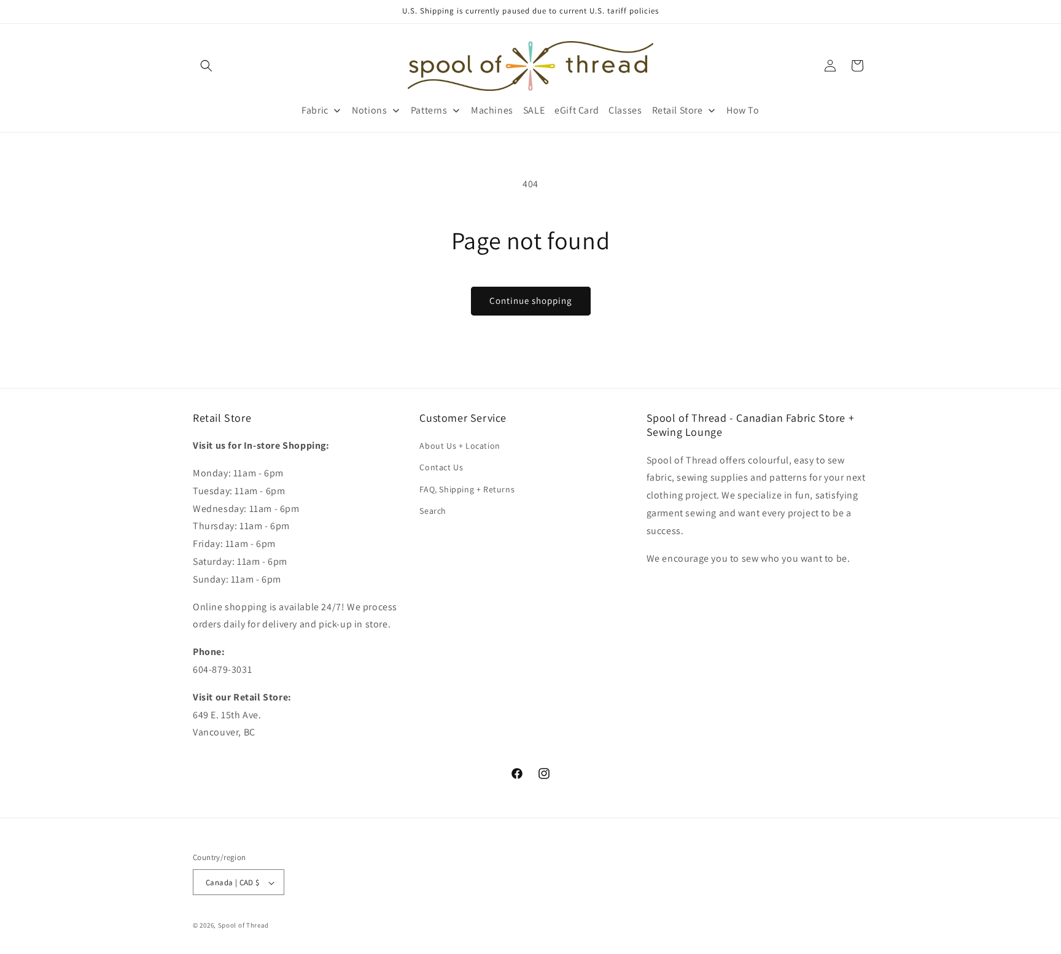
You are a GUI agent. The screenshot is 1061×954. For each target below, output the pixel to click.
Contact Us (441, 467)
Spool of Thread (244, 925)
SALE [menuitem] (534, 110)
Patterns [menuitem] (429, 110)
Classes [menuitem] (625, 110)
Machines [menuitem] (492, 110)
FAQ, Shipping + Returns (467, 489)
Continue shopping (530, 300)
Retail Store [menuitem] (677, 110)
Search (432, 510)
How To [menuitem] (743, 110)
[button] (206, 65)
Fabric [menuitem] (314, 110)
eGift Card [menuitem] (576, 110)
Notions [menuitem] (369, 110)
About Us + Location (459, 445)
